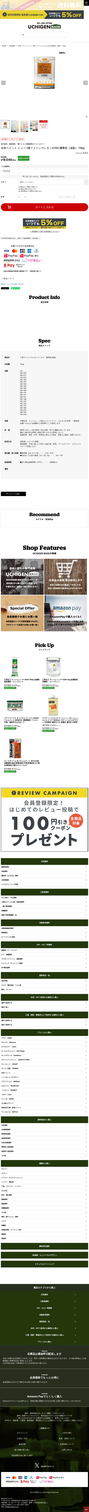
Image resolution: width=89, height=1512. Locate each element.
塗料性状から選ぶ (44, 1120)
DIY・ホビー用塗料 (44, 945)
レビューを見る (82, 153)
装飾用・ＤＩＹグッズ (9, 950)
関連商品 (4, 932)
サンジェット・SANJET (9, 1064)
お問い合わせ (67, 1450)
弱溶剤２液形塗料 (7, 1147)
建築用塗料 (5, 867)
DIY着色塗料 (5, 967)
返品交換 (22, 1444)
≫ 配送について (7, 278)
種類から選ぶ (44, 1163)
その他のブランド (7, 1103)
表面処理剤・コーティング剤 (11, 1230)
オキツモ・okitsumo (8, 1042)
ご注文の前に (67, 1433)
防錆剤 (3, 1238)
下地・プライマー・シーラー (11, 1186)
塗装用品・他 (44, 975)
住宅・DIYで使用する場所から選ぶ (44, 997)
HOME (4, 46)
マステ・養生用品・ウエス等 (11, 985)
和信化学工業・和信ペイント (11, 1107)
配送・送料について (67, 1438)
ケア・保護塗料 (6, 954)
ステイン (4, 1169)
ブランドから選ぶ (44, 1032)
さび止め (4, 1190)
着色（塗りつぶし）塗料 (9, 1217)
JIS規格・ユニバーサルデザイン (44, 1255)
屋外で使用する (6, 1025)
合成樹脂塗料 (6, 1129)
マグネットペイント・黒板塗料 (12, 959)
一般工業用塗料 (6, 906)
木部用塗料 (5, 880)
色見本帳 (4, 981)
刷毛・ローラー (6, 989)
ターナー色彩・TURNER (9, 1068)
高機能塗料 (5, 1208)
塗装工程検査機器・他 (9, 915)
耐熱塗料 (4, 1199)
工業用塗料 (44, 892)
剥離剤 (3, 1225)
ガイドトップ (22, 1433)
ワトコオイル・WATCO (9, 1112)
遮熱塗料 (4, 1204)
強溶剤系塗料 (6, 1138)
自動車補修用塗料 (7, 928)
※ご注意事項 (5, 166)
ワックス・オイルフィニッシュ (12, 1177)
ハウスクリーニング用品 (9, 884)
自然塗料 (4, 871)
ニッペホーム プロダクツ (9, 1077)
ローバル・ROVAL (7, 1099)
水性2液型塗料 (6, 1142)
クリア (3, 1221)
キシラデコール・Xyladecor (11, 1055)
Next (85, 83)
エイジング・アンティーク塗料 (12, 963)
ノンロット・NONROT (9, 1090)
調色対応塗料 (44, 1246)
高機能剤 (4, 910)
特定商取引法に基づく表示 (22, 1455)
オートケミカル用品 (8, 937)
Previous (3, 83)
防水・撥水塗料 (6, 1195)
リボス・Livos (6, 1094)
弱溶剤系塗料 (6, 1134)
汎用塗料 (12, 46)
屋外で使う (5, 1007)
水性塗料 (4, 1125)
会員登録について (67, 1444)
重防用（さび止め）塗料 (9, 875)
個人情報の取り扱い (22, 1450)
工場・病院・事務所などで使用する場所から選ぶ (44, 1015)
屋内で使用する (6, 1003)
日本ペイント (6, 1073)
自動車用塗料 (44, 923)
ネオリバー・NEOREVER (10, 1086)
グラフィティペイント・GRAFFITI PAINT (15, 1060)
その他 (3, 1155)
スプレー (4, 1173)
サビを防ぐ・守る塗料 (9, 897)
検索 (22, 35)
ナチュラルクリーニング (44, 1264)
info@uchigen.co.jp (12, 1507)
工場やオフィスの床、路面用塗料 (12, 902)
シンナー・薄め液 (7, 1182)
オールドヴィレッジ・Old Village (13, 1051)
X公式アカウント (47, 1466)
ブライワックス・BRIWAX (10, 1081)
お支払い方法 (22, 1438)
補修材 (3, 1234)
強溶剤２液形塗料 (7, 1151)
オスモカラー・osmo (8, 1047)
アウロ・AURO (6, 1038)
